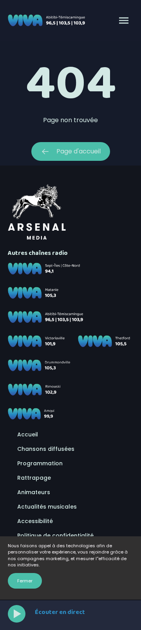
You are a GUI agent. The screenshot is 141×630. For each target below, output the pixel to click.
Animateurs (33, 492)
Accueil (27, 434)
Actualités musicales (47, 507)
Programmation (40, 463)
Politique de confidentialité (55, 535)
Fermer (25, 581)
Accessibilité (35, 521)
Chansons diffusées (45, 449)
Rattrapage (34, 478)
